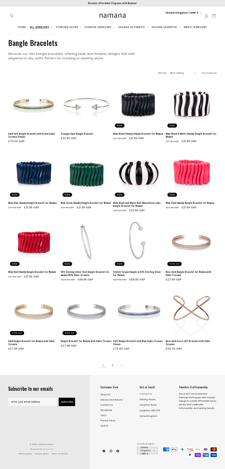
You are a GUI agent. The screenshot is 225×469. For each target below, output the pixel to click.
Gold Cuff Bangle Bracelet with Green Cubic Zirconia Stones (31, 135)
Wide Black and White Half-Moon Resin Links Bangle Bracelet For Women (137, 204)
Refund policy (25, 454)
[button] (11, 15)
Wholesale (106, 410)
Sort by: (162, 73)
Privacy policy (42, 454)
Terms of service (60, 454)
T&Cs (103, 415)
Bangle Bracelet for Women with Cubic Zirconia (86, 341)
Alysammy (48, 449)
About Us (105, 394)
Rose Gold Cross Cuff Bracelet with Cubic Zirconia (188, 342)
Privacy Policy (107, 420)
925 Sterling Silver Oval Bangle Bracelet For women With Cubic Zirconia (85, 273)
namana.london (45, 444)
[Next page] (121, 365)
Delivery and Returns (111, 399)
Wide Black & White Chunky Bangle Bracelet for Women (191, 135)
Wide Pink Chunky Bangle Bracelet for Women (190, 202)
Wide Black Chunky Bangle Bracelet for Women (138, 133)
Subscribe (67, 401)
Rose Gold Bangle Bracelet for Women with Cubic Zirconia (188, 273)
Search (104, 425)
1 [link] (103, 365)
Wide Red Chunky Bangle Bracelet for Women (32, 271)
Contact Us (106, 405)
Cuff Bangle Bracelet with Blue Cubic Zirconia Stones (138, 342)
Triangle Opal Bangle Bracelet (77, 133)
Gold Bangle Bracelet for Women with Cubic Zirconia (31, 342)
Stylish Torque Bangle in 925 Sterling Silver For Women (137, 273)
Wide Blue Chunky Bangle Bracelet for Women (32, 202)
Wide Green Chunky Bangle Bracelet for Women (86, 202)
